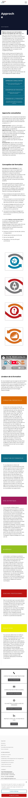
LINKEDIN (14, 724)
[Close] (26, 782)
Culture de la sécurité (6, 764)
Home (2, 26)
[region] (14, 789)
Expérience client (5, 756)
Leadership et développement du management (12, 758)
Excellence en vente (6, 754)
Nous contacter (4, 749)
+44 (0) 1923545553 (9, 776)
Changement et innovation (7, 762)
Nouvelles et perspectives (7, 747)
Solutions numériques (6, 766)
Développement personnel (7, 760)
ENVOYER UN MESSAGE (14, 693)
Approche (3, 745)
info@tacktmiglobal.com (9, 778)
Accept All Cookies (14, 795)
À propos (3, 743)
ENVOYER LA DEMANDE (14, 708)
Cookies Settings (14, 791)
